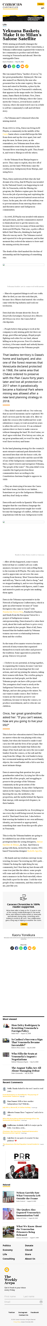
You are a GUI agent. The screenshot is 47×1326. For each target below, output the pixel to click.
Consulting (9, 1259)
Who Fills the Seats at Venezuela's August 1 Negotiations (24, 1056)
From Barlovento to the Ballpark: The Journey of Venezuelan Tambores (20, 1095)
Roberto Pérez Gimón (18, 1048)
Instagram (22, 1312)
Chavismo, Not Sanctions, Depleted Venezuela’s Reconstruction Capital (20, 1132)
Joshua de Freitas (21, 1218)
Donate (40, 4)
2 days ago (22, 1096)
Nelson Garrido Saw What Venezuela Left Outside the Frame (28, 1195)
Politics (7, 1245)
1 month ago (34, 1107)
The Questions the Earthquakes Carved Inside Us (21, 1144)
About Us (30, 1259)
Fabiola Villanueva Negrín (19, 1062)
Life (5, 25)
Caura (5, 134)
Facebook (35, 1312)
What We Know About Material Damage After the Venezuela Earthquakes (21, 1119)
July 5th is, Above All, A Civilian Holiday (17, 1107)
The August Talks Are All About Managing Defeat (26, 1069)
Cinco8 (28, 1250)
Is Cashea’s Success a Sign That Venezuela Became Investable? (27, 1042)
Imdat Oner (15, 1033)
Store (28, 1254)
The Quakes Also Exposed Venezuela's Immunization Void (28, 1212)
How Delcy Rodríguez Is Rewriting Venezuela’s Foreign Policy (25, 1028)
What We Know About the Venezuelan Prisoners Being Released (29, 1230)
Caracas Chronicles (22, 1237)
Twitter (11, 1312)
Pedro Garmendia (17, 1073)
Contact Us (23, 1315)
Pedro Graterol (20, 1201)
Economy (8, 1250)
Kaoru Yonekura (8, 62)
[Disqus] (23, 983)
